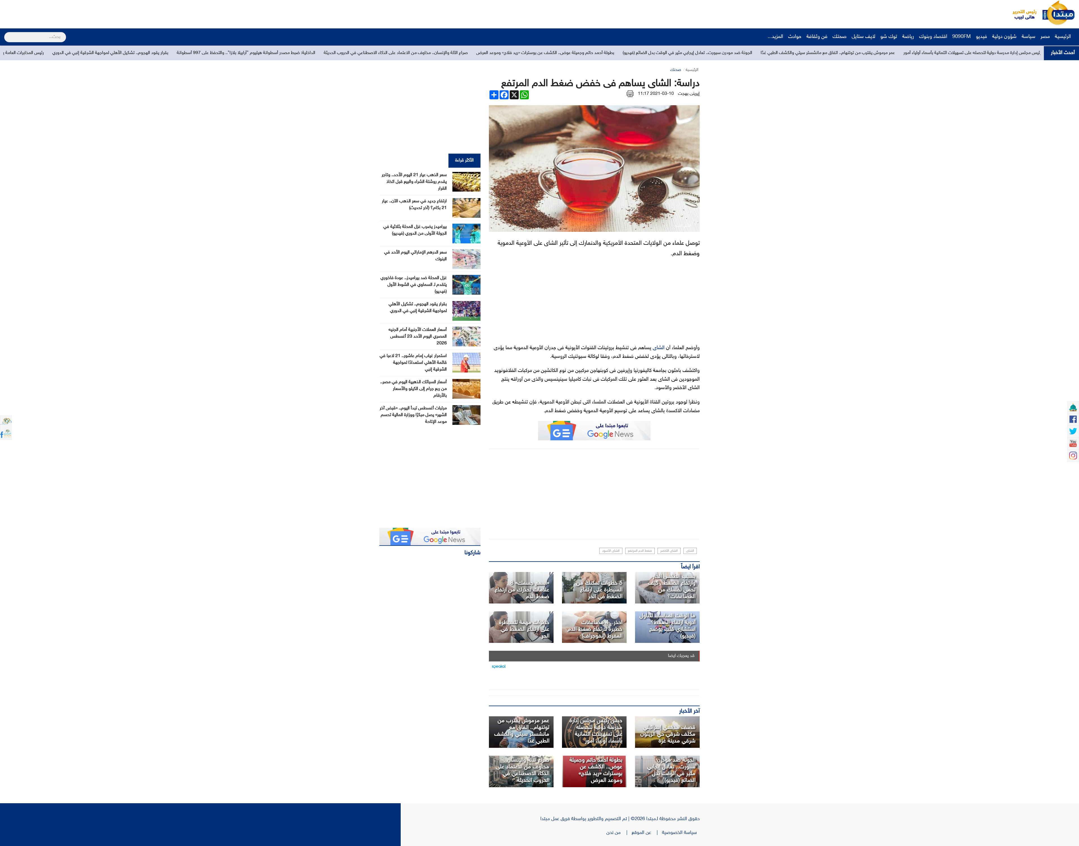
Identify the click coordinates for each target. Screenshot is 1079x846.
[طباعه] (630, 93)
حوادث (794, 37)
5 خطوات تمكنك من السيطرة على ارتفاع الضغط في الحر (599, 590)
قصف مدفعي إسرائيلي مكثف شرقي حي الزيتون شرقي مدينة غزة (667, 734)
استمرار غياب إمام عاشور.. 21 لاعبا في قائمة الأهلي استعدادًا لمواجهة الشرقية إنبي (413, 362)
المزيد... (775, 37)
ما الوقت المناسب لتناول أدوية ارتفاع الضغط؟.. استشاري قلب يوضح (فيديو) (667, 625)
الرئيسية (1063, 37)
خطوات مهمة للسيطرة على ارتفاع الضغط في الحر (524, 629)
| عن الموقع (647, 833)
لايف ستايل (863, 37)
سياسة (1028, 37)
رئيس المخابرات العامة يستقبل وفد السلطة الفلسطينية (178, 53)
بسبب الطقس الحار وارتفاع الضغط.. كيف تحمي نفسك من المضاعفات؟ (671, 586)
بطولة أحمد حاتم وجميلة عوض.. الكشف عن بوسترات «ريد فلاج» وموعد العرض (728, 53)
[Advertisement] (105, 12)
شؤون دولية (1004, 37)
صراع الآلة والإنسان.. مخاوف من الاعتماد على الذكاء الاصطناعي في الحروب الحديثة (578, 53)
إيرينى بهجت (689, 94)
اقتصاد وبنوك (933, 37)
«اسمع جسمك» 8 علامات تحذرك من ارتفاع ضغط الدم (522, 590)
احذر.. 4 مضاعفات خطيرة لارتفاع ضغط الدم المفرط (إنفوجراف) (595, 629)
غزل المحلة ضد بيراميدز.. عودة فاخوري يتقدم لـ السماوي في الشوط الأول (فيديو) (413, 284)
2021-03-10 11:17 (656, 94)
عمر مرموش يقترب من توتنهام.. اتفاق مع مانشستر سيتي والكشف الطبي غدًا (1010, 53)
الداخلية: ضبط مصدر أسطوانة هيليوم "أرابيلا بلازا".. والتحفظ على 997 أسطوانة (428, 53)
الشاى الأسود (611, 551)
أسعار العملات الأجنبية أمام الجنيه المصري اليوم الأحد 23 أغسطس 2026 (418, 336)
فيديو (981, 37)
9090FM (961, 37)
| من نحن (619, 833)
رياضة (908, 37)
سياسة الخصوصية (681, 833)
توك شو (888, 37)
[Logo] (1021, 12)
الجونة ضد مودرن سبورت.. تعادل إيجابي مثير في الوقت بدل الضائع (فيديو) (870, 53)
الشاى (659, 348)
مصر (1045, 37)
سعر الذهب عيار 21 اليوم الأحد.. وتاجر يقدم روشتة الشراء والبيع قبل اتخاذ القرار (414, 181)
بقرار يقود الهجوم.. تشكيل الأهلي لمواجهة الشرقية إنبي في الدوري (293, 53)
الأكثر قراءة (464, 160)
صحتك (840, 37)
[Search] (6, 33)
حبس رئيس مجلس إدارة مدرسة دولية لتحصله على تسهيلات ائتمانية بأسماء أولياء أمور (596, 730)
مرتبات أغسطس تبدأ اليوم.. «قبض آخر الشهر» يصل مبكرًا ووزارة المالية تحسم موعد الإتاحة (413, 415)
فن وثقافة (817, 37)
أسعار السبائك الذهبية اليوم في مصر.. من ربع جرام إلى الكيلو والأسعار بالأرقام (413, 389)
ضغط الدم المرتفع (640, 551)
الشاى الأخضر (669, 551)
